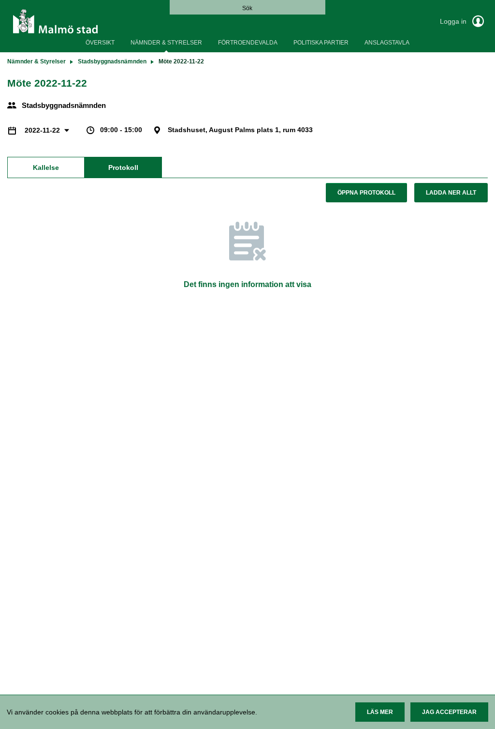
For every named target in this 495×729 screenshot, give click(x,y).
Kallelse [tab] (46, 167)
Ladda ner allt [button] (451, 192)
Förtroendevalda (247, 42)
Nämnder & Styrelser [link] (36, 61)
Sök (247, 8)
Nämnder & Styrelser (166, 42)
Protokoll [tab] (123, 167)
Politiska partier (321, 42)
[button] (380, 712)
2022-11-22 (43, 130)
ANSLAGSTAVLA (386, 42)
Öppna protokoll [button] (366, 192)
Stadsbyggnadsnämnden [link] (112, 61)
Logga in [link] (454, 21)
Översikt (100, 42)
